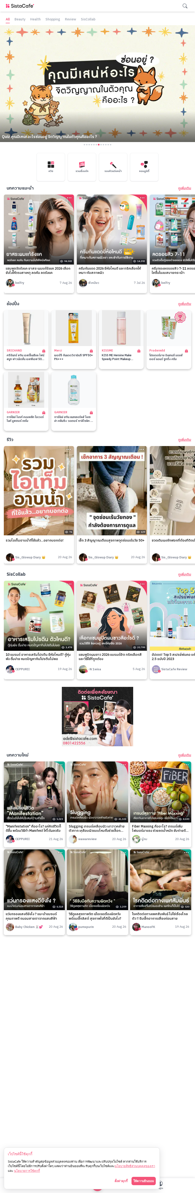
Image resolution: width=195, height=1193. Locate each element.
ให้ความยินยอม (143, 1181)
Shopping (52, 19)
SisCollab (88, 19)
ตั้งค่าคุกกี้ (121, 1181)
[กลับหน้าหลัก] (21, 6)
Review (70, 19)
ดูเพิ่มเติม (184, 188)
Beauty (20, 19)
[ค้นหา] (185, 6)
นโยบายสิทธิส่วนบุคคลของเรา (135, 1166)
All (8, 19)
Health (35, 19)
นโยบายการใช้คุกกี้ (27, 1171)
